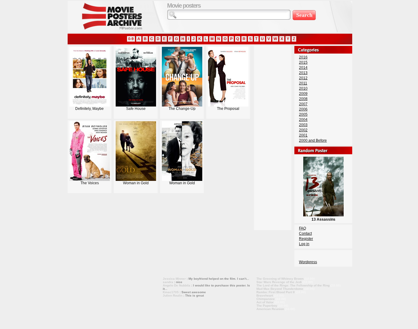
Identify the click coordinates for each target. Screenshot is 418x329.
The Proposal (228, 109)
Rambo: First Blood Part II (275, 292)
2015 (303, 62)
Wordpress (308, 262)
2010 (303, 88)
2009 (303, 94)
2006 (303, 109)
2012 (303, 78)
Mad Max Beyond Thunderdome (279, 288)
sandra (168, 282)
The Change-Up (182, 109)
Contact (305, 233)
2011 (303, 83)
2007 (303, 104)
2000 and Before (313, 140)
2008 (303, 99)
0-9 (131, 39)
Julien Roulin (172, 295)
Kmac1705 (171, 292)
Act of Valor (265, 302)
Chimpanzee (265, 299)
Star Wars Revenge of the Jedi (279, 282)
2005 (303, 114)
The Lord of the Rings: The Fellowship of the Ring (293, 285)
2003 (303, 125)
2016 (303, 57)
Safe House (136, 109)
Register (306, 239)
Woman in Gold (136, 183)
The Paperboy (266, 305)
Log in (304, 244)
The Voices (89, 183)
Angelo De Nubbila (176, 285)
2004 (303, 120)
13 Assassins (323, 219)
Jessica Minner (174, 278)
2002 (303, 130)
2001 (303, 135)
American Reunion (270, 309)
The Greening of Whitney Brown (280, 278)
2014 (303, 67)
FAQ (302, 228)
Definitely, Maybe (89, 109)
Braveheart (264, 295)
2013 (303, 73)
